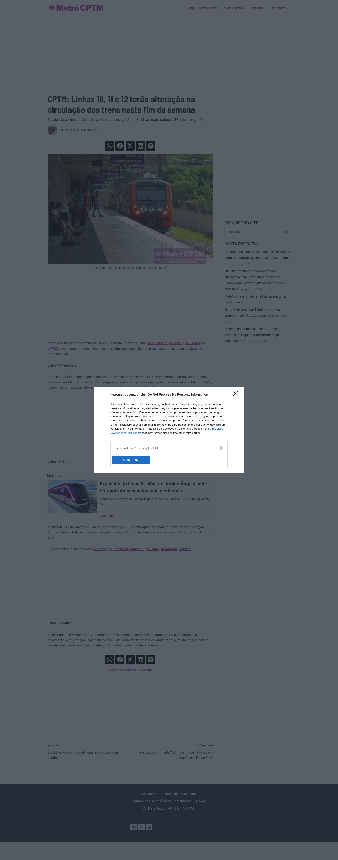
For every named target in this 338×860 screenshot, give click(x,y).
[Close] (236, 395)
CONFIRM (131, 459)
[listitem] (169, 448)
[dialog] (169, 430)
